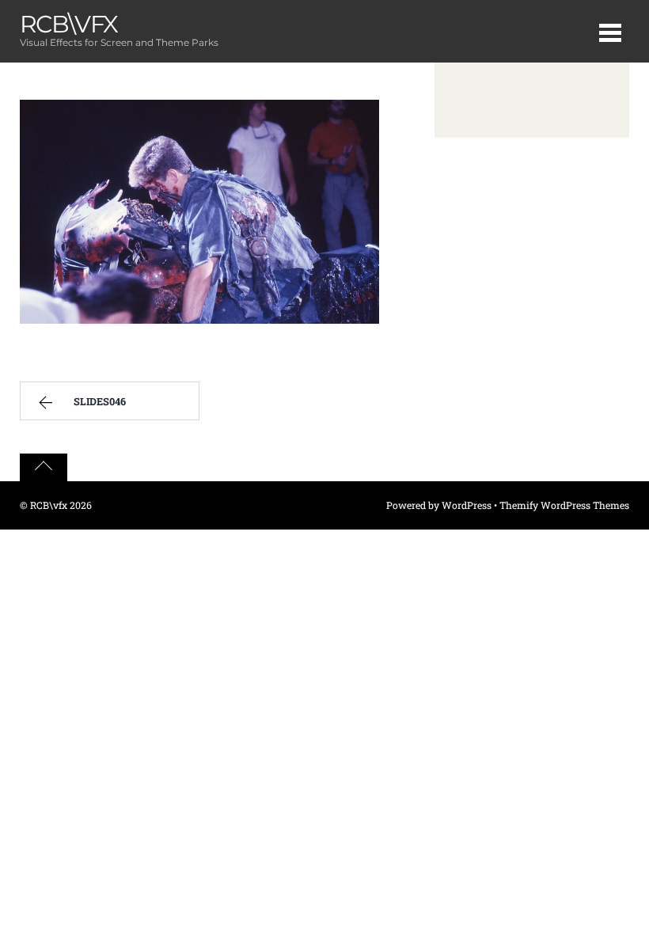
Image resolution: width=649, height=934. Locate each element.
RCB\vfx (48, 505)
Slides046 (100, 401)
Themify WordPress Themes (564, 505)
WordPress (466, 505)
